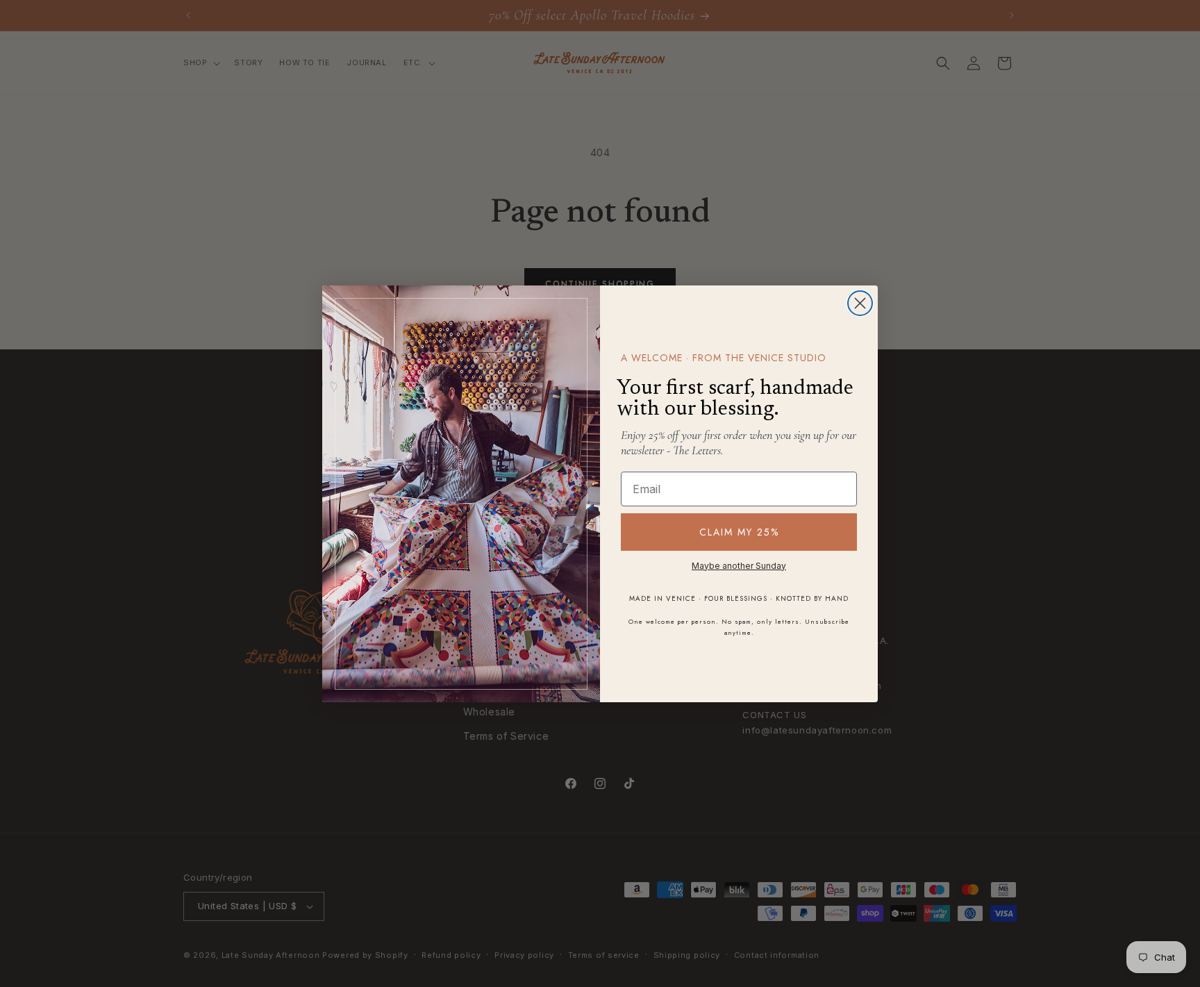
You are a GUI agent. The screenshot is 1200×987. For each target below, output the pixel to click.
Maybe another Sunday (739, 566)
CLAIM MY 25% (739, 532)
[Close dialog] (860, 303)
